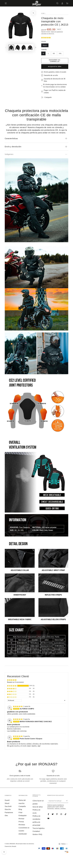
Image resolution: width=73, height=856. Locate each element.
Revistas (22, 824)
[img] (18, 706)
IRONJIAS (12, 843)
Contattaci (36, 831)
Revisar (21, 818)
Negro (45, 45)
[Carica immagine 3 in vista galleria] (24, 48)
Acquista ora (54, 66)
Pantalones (9, 812)
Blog (20, 809)
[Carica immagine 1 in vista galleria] (11, 48)
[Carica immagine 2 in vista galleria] (17, 48)
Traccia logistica (38, 828)
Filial (20, 812)
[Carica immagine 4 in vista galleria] (30, 48)
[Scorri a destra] (35, 48)
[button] (57, 3)
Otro (6, 815)
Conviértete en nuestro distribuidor (24, 831)
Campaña (22, 806)
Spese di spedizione (57, 32)
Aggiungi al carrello (55, 60)
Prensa (21, 821)
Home (43, 13)
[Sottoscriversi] (67, 801)
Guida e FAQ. (37, 834)
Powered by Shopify (10, 846)
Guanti (7, 800)
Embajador (23, 815)
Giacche (8, 809)
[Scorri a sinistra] (6, 48)
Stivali (7, 803)
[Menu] (5, 3)
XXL (60, 53)
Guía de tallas (38, 807)
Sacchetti (8, 806)
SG (54, 53)
